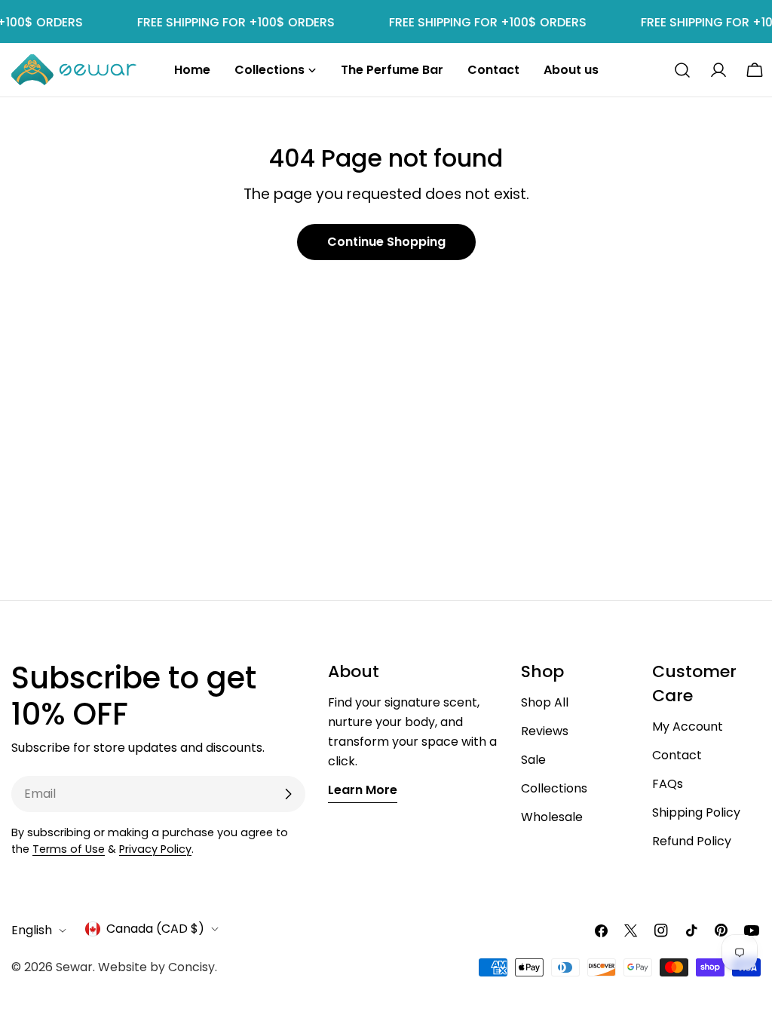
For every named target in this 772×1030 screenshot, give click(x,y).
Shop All (544, 702)
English (31, 930)
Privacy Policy (155, 849)
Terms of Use (68, 849)
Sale (533, 759)
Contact (677, 755)
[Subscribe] (288, 794)
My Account (687, 726)
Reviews (544, 731)
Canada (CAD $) (155, 928)
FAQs (667, 783)
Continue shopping (386, 241)
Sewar (74, 967)
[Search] (682, 70)
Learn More (362, 790)
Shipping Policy (696, 812)
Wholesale (552, 817)
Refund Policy (691, 841)
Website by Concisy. (157, 967)
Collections (554, 788)
